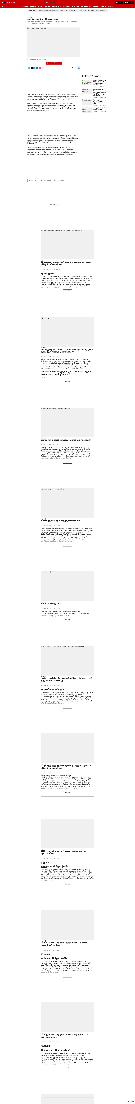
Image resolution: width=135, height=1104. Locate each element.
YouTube (103, 6)
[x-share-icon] (32, 69)
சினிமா (47, 6)
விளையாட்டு (56, 6)
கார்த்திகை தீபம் (46, 180)
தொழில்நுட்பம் (86, 6)
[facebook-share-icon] (34, 69)
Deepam (61, 180)
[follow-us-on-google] (78, 68)
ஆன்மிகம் (66, 6)
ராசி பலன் (75, 6)
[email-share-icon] (40, 69)
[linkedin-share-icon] (37, 69)
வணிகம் (96, 6)
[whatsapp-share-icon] (29, 69)
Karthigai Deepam (33, 180)
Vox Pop (110, 6)
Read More (67, 291)
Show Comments (53, 204)
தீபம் (55, 180)
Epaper (132, 1101)
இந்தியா (33, 6)
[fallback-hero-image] (87, 82)
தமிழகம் (25, 6)
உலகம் (40, 6)
